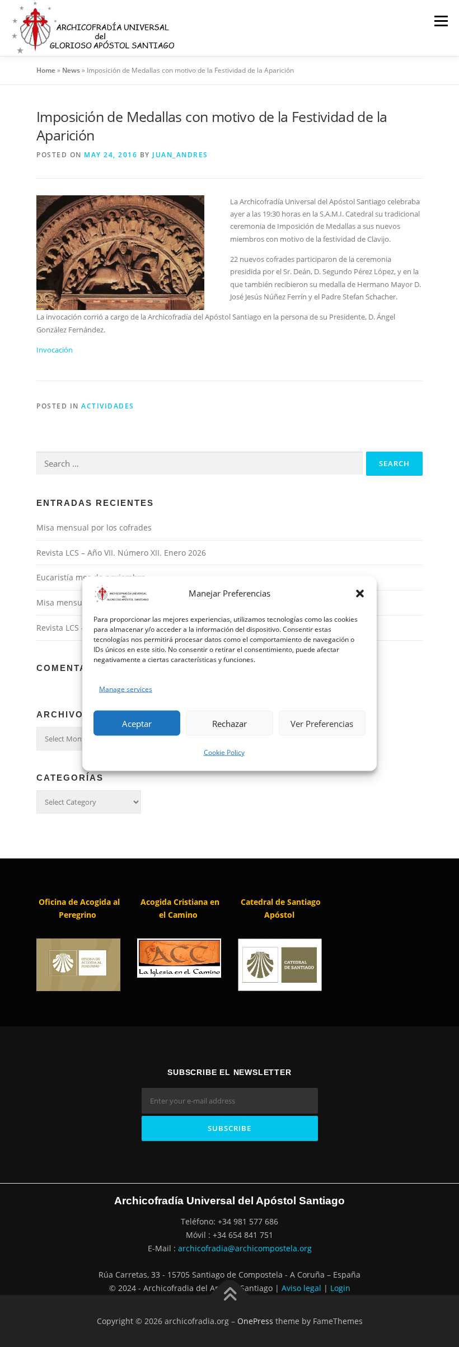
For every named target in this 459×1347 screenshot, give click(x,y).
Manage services (125, 688)
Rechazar (229, 723)
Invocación (54, 350)
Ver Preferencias (322, 723)
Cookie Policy (224, 752)
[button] (360, 593)
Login (340, 1288)
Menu (441, 21)
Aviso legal (301, 1288)
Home (45, 70)
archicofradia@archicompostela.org (245, 1248)
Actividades (107, 406)
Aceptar (137, 723)
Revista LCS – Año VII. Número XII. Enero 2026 (121, 552)
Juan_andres (180, 154)
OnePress (255, 1321)
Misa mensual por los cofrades (94, 527)
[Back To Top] (230, 1295)
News (71, 70)
